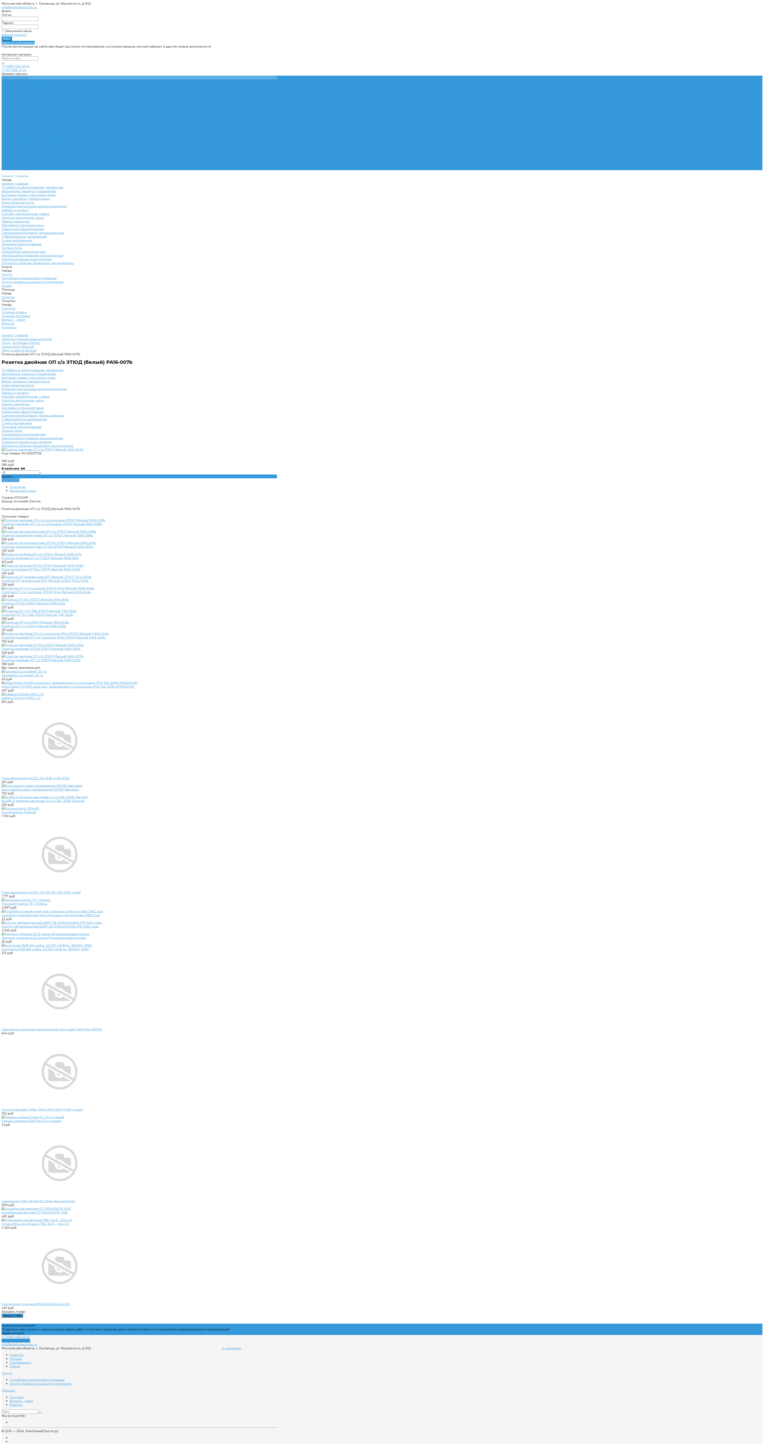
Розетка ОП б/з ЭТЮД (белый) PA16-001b (33, 603)
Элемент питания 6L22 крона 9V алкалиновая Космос (44, 938)
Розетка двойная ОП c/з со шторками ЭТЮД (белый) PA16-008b (52, 524)
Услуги (7, 130)
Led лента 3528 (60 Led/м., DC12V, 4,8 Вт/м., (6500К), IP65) (45, 949)
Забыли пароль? (14, 35)
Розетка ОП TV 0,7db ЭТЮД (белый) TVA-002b (37, 615)
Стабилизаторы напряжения (24, 419)
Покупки (8, 100)
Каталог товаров (15, 127)
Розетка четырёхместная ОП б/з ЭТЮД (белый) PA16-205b (47, 547)
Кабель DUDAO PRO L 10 (21, 698)
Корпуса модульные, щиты (23, 400)
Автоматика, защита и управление (29, 374)
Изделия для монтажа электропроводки (34, 389)
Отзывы (16, 1359)
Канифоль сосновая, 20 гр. (23, 675)
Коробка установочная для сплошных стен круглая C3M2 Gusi (51, 915)
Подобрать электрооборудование (29, 85)
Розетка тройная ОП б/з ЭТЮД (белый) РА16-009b (41, 569)
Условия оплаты (14, 104)
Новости (16, 1355)
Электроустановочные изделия (27, 442)
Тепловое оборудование (21, 427)
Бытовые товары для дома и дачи (29, 378)
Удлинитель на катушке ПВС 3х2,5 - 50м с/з (35, 1224)
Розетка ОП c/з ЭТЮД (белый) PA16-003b (34, 626)
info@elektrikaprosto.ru (19, 7)
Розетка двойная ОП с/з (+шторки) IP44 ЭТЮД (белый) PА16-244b (53, 637)
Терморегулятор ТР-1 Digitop (24, 904)
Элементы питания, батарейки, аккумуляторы (38, 446)
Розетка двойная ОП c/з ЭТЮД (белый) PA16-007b (41, 660)
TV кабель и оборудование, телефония (32, 370)
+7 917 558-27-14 (14, 70)
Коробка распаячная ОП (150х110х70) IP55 (35, 1212)
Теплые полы (12, 431)
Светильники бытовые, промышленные (33, 415)
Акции (7, 142)
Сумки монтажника (17, 423)
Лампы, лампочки (15, 404)
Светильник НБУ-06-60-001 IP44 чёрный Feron (38, 1201)
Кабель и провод (15, 393)
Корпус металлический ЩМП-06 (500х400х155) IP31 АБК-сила (50, 926)
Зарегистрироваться (18, 43)
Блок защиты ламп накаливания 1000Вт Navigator (40, 789)
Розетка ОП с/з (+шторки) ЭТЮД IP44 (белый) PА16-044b (46, 592)
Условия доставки (16, 108)
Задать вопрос (13, 1333)
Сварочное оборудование (23, 412)
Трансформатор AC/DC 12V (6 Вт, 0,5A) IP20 (35, 778)
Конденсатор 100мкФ (19, 812)
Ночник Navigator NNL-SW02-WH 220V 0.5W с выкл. (42, 1109)
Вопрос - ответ (13, 111)
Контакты (9, 168)
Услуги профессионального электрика (32, 89)
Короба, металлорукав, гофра (25, 396)
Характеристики (23, 491)
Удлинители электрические (24, 434)
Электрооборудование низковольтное (32, 438)
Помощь (8, 145)
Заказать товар (12, 1315)
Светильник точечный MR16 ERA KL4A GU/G (36, 1304)
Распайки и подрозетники (23, 408)
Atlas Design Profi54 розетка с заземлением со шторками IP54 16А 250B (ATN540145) (68, 686)
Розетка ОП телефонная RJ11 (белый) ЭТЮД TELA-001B (45, 581)
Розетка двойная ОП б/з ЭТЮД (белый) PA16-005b (41, 649)
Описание (18, 487)
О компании (231, 1348)
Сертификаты (20, 1362)
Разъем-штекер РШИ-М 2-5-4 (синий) (31, 1121)
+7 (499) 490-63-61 (16, 66)
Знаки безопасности (18, 385)
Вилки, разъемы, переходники (26, 381)
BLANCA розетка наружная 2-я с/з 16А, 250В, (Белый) (43, 801)
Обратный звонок (16, 1341)
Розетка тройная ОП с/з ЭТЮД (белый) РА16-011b (40, 558)
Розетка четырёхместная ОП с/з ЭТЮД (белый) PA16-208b (47, 535)
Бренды (8, 115)
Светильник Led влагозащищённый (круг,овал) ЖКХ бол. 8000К (52, 1029)
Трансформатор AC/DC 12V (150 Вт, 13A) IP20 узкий (41, 892)
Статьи (15, 1366)
